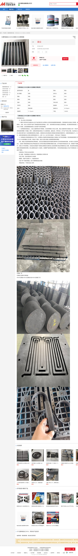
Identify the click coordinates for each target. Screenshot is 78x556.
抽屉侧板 (19, 535)
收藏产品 (5, 75)
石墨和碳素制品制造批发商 (45, 547)
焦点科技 (41, 554)
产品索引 (3, 148)
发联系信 (35, 65)
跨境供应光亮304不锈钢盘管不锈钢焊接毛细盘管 (41, 525)
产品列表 (4, 33)
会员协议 (46, 552)
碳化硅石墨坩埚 (31, 535)
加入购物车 (46, 65)
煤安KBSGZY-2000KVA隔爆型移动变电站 (54, 525)
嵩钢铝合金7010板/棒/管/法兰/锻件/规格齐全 (26, 506)
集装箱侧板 (24, 535)
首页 (1, 33)
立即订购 (53, 65)
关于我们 (12, 552)
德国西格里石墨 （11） (7, 86)
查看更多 (7, 112)
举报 (12, 75)
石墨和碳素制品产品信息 (32, 547)
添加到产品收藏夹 (5, 150)
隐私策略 (39, 552)
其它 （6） (4, 96)
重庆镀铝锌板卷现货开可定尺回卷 (53, 506)
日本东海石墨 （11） (6, 92)
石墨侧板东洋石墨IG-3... (6, 132)
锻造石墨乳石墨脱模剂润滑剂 (37, 28)
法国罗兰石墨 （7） (6, 94)
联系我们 (19, 552)
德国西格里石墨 (10, 33)
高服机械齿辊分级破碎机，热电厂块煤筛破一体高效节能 (43, 506)
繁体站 (58, 552)
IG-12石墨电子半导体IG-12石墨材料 (23, 28)
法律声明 (52, 552)
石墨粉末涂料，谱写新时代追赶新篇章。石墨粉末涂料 (57, 28)
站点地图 (32, 552)
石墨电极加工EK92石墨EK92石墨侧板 (41, 549)
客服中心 (26, 552)
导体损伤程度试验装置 (6, 28)
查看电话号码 (6, 106)
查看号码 (65, 58)
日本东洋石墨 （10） (6, 88)
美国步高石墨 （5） (6, 90)
